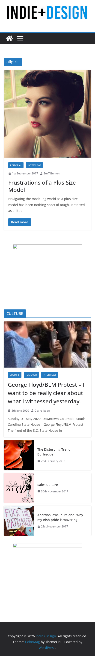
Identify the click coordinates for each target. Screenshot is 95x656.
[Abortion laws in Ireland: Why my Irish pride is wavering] (19, 521)
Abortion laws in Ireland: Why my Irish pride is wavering (60, 517)
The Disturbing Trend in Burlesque (55, 451)
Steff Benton (51, 173)
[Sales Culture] (19, 488)
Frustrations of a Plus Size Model (42, 186)
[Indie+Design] (9, 38)
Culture (15, 374)
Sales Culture (47, 484)
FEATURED (31, 374)
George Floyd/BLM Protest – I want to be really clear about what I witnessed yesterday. (46, 393)
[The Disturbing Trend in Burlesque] (19, 455)
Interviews (34, 165)
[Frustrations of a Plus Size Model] (47, 114)
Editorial (16, 165)
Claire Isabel (42, 411)
